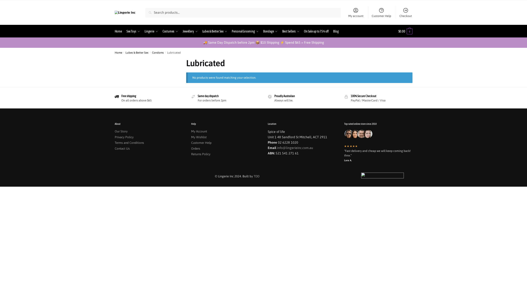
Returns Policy (200, 154)
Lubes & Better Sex (136, 52)
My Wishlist (199, 137)
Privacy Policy (124, 137)
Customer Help (381, 16)
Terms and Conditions (129, 142)
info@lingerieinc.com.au (295, 148)
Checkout (405, 16)
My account (355, 16)
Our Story (121, 131)
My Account (199, 131)
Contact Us (122, 148)
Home (118, 52)
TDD (256, 176)
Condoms (158, 52)
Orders (195, 148)
